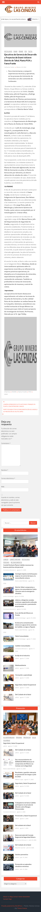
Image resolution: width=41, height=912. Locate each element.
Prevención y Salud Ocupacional (26, 816)
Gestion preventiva (21, 854)
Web (2, 487)
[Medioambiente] (8, 668)
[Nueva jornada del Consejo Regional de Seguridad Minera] (8, 838)
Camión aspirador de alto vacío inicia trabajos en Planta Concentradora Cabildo (19, 405)
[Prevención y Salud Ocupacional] (8, 818)
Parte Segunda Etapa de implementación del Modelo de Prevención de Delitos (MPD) (20, 410)
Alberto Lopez (19, 779)
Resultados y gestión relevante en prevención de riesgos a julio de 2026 (25, 774)
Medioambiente (20, 665)
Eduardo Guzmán (20, 848)
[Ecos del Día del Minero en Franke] (8, 616)
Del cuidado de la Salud (23, 825)
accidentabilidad (9, 737)
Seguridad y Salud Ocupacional (25, 685)
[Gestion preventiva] (8, 857)
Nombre (4, 470)
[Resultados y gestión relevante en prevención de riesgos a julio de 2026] (8, 775)
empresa (7, 392)
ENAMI (15, 51)
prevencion (27, 737)
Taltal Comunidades (22, 636)
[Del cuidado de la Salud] (8, 828)
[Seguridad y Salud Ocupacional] (8, 687)
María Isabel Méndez (21, 581)
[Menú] (3, 2)
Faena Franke (22, 392)
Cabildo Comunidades (22, 646)
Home (20, 897)
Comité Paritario (15, 559)
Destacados (8, 51)
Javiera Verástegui (8, 596)
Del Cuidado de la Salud (23, 694)
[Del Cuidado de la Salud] (8, 697)
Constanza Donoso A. (9, 570)
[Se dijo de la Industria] (8, 658)
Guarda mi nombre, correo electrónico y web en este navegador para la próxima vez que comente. (10, 501)
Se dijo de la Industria (22, 655)
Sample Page (7, 899)
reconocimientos (16, 562)
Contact (15, 897)
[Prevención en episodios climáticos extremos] (8, 867)
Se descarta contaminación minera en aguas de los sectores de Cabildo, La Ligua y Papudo (26, 625)
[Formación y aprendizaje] (8, 678)
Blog (11, 897)
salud (34, 737)
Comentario (5, 443)
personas (6, 562)
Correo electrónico (8, 478)
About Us (6, 897)
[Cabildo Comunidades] (8, 648)
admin (17, 658)
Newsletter (26, 897)
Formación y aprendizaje (23, 675)
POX (25, 51)
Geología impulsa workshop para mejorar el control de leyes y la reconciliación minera (26, 576)
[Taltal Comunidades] (8, 639)
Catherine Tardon (9, 67)
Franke (21, 51)
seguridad (6, 740)
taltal (30, 51)
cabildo (5, 559)
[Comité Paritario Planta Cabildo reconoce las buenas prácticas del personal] (20, 546)
